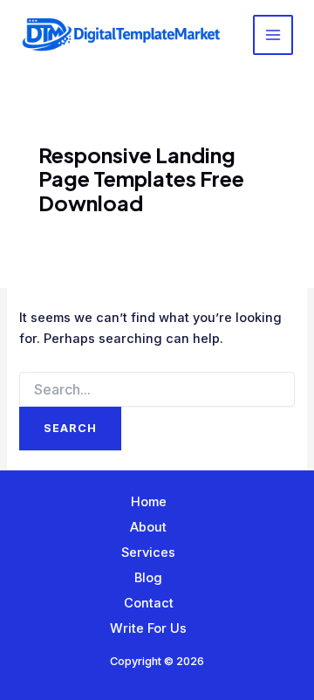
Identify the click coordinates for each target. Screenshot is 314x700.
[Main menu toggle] (273, 35)
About (148, 527)
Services (148, 552)
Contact (149, 603)
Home (149, 502)
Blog (148, 578)
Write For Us (148, 628)
